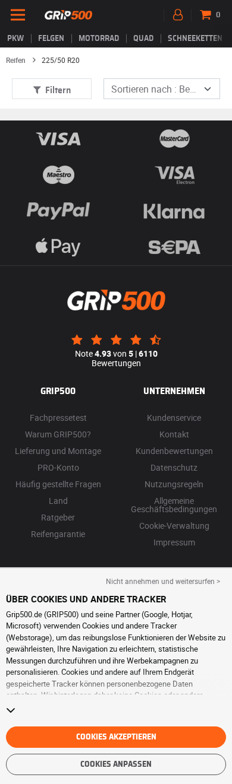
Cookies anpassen (116, 764)
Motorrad (99, 38)
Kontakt (174, 434)
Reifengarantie (58, 533)
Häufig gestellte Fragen (58, 484)
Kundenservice (174, 417)
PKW (15, 38)
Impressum (174, 542)
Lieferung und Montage (58, 450)
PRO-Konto (58, 467)
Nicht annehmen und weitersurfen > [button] (163, 581)
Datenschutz (174, 467)
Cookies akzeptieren (116, 737)
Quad (143, 38)
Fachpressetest (58, 417)
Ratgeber (58, 517)
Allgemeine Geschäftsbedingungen (174, 505)
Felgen (51, 38)
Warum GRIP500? (58, 434)
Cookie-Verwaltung (174, 525)
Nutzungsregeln (174, 484)
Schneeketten (195, 38)
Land (58, 500)
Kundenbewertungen (174, 450)
